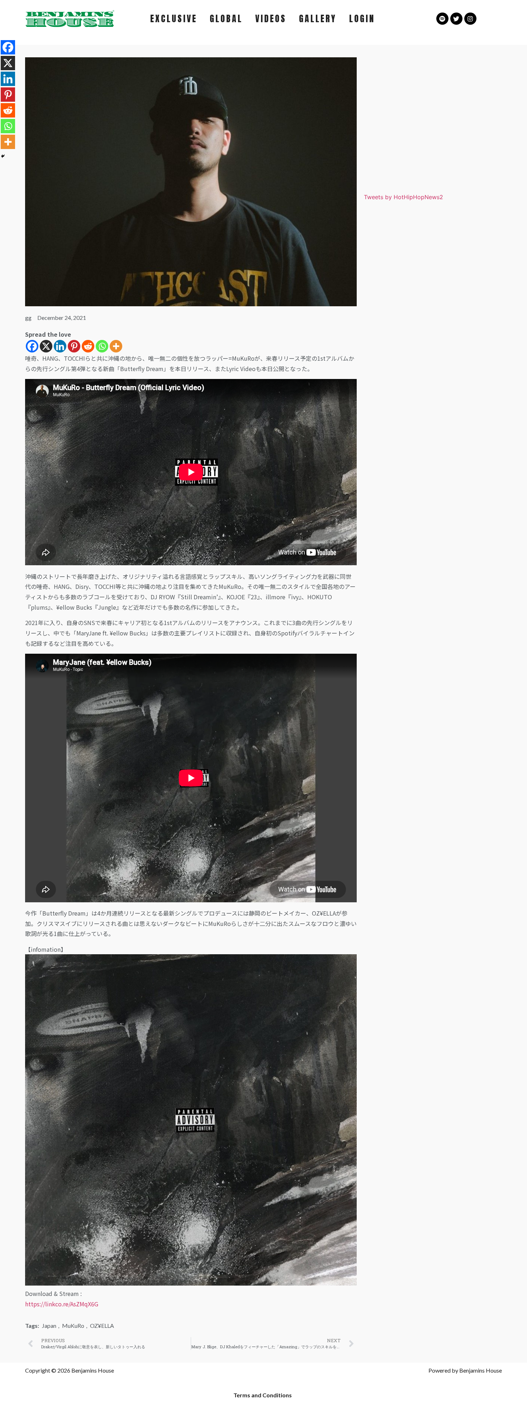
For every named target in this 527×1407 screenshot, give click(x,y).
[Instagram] (470, 19)
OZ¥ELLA (102, 1325)
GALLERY (318, 18)
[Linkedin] (60, 346)
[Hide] (3, 156)
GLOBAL (226, 18)
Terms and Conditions (262, 1395)
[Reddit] (88, 346)
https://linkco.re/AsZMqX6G (61, 1304)
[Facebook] (32, 346)
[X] (46, 346)
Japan (49, 1325)
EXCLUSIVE (173, 18)
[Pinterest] (74, 346)
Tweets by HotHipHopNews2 (403, 197)
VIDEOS (270, 18)
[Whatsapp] (102, 346)
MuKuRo (73, 1325)
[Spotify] (442, 19)
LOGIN (362, 18)
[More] (116, 346)
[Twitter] (456, 19)
